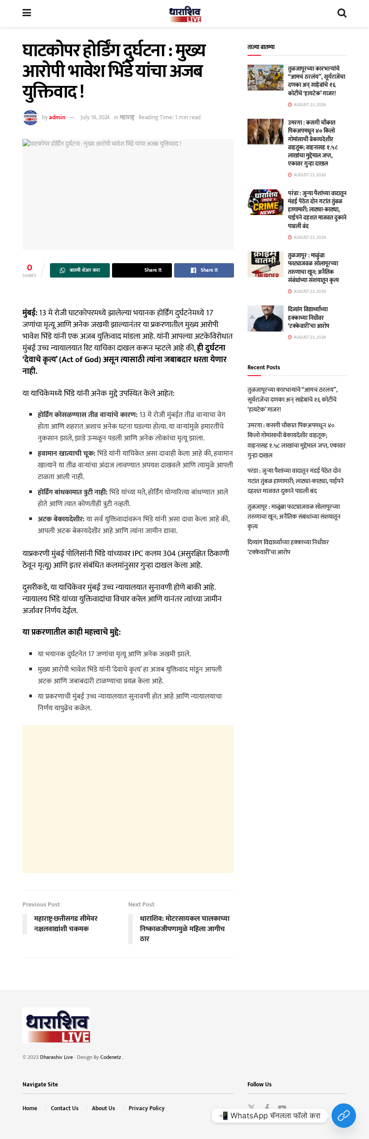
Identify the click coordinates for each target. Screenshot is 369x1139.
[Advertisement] (128, 799)
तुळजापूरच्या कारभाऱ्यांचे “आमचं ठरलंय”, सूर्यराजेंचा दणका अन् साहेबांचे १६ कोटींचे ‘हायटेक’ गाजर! (316, 81)
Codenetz (111, 1057)
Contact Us (65, 1108)
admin (57, 117)
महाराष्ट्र (127, 117)
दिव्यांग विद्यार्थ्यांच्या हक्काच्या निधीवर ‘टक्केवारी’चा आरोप (308, 318)
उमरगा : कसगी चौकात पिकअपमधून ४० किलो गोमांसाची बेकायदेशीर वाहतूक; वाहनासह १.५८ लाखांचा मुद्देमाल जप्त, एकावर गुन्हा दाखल (313, 143)
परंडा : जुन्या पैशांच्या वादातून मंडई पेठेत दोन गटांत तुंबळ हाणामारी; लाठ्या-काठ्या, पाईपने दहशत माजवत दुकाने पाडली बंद (317, 209)
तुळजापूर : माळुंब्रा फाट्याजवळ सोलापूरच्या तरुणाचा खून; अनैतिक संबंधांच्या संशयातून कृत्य (313, 268)
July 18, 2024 (95, 117)
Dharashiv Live (56, 1057)
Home (29, 1108)
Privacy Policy (147, 1108)
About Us (103, 1108)
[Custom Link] (344, 1115)
